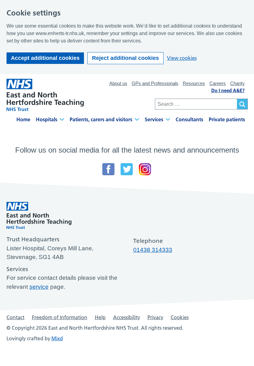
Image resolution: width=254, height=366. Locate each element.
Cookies (180, 317)
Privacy (155, 317)
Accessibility (126, 317)
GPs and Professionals (155, 83)
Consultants (189, 119)
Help (100, 317)
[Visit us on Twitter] (126, 169)
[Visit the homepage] (45, 95)
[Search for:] (196, 104)
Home (23, 119)
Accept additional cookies (45, 58)
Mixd (57, 338)
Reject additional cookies (125, 58)
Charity (237, 83)
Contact (15, 317)
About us (118, 83)
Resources (194, 83)
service (39, 286)
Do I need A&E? (228, 90)
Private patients (227, 119)
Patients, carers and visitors (101, 119)
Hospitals (46, 119)
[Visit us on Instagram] (145, 169)
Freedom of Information (59, 317)
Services (154, 119)
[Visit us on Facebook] (108, 169)
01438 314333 (152, 250)
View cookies (182, 58)
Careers (217, 83)
